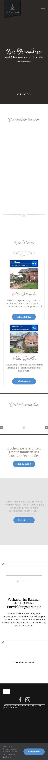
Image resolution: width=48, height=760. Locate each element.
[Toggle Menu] (43, 9)
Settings (7, 757)
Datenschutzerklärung (24, 514)
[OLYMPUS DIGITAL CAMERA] (24, 269)
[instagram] (27, 699)
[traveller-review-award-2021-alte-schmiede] (24, 261)
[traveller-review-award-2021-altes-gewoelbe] (24, 325)
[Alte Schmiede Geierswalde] (24, 427)
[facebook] (20, 699)
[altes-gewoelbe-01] (24, 333)
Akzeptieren (24, 520)
